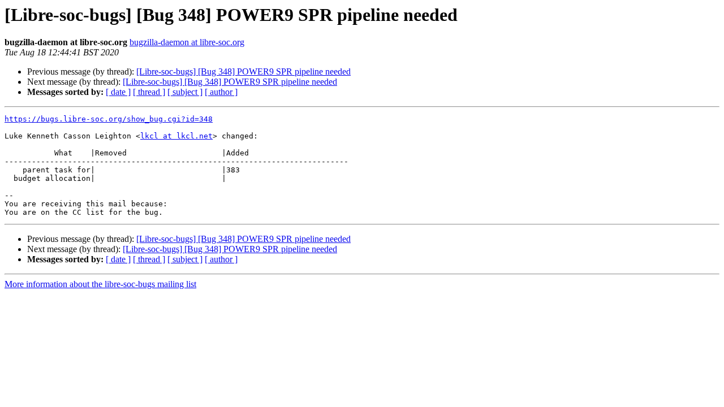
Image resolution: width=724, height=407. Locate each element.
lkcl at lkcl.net (176, 136)
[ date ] (118, 92)
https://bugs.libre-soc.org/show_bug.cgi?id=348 (109, 119)
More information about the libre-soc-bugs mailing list (100, 284)
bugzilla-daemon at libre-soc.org (187, 42)
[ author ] (221, 92)
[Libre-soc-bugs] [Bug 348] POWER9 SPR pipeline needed (243, 71)
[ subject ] (184, 92)
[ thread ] (149, 92)
